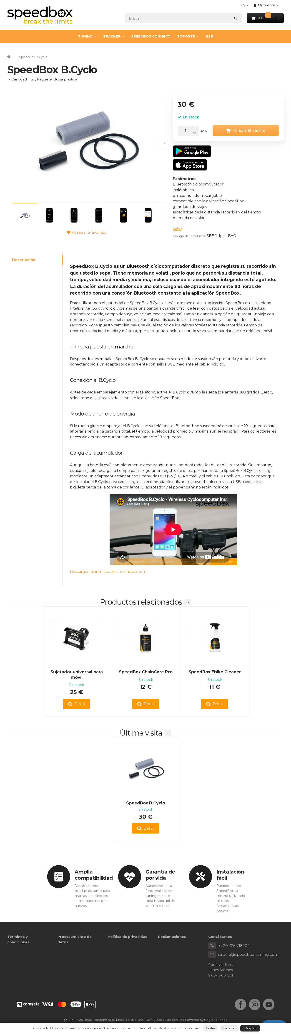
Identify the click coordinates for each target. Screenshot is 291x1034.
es (246, 6)
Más (177, 229)
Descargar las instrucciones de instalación (107, 571)
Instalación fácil (230, 875)
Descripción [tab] (23, 260)
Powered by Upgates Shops (206, 1019)
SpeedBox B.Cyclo (145, 803)
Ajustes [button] (210, 1028)
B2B (209, 36)
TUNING (85, 36)
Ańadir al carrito (249, 130)
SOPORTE (186, 36)
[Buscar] (235, 18)
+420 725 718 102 (234, 945)
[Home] (40, 15)
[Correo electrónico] (212, 954)
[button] (279, 18)
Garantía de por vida (160, 875)
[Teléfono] (212, 945)
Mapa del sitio (126, 1019)
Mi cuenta (266, 5)
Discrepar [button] (229, 1028)
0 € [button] (266, 18)
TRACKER (111, 36)
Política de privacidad (128, 936)
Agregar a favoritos (89, 232)
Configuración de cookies (165, 1019)
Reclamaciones (172, 936)
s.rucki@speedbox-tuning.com (248, 954)
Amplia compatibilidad (94, 875)
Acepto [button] (250, 1028)
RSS (141, 1019)
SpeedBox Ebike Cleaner (214, 671)
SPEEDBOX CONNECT (150, 36)
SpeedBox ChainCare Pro (146, 671)
